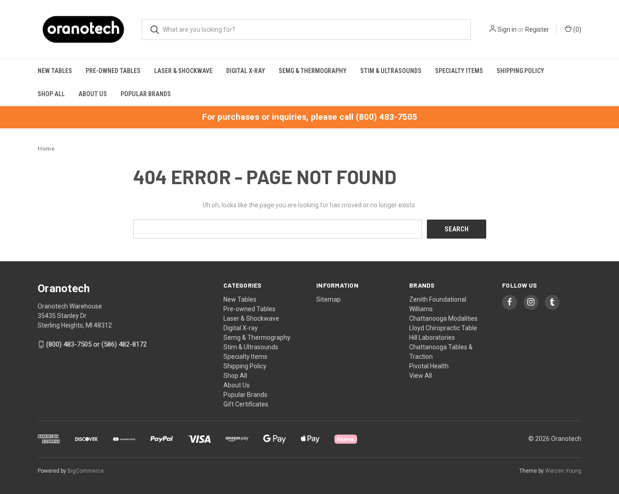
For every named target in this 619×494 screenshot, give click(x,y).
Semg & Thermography (313, 70)
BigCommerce (86, 471)
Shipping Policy (520, 70)
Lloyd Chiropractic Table (443, 328)
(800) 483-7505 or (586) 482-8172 (96, 344)
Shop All (51, 94)
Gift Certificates (245, 404)
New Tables (55, 70)
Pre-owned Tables (113, 70)
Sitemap (328, 299)
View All (420, 375)
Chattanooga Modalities (443, 318)
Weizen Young (563, 471)
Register (537, 29)
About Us (92, 94)
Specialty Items (459, 70)
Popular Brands (146, 94)
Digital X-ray (245, 70)
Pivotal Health (429, 366)
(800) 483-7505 (386, 117)
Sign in (507, 29)
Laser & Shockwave (183, 70)
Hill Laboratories (432, 337)
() (576, 29)
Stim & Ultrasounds (390, 70)
